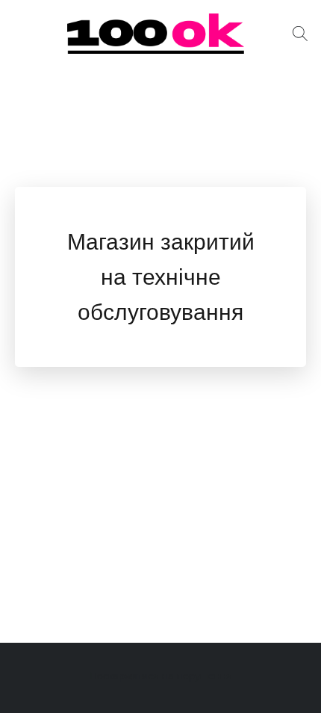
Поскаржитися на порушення (161, 676)
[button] (160, 33)
